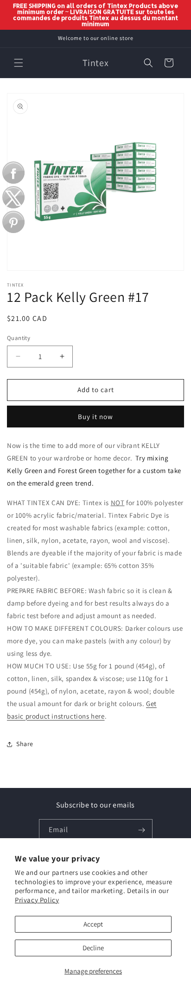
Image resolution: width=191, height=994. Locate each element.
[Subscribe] (142, 830)
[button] (18, 63)
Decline (93, 947)
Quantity (18, 338)
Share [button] (24, 744)
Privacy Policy (37, 899)
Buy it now (95, 416)
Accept (93, 924)
